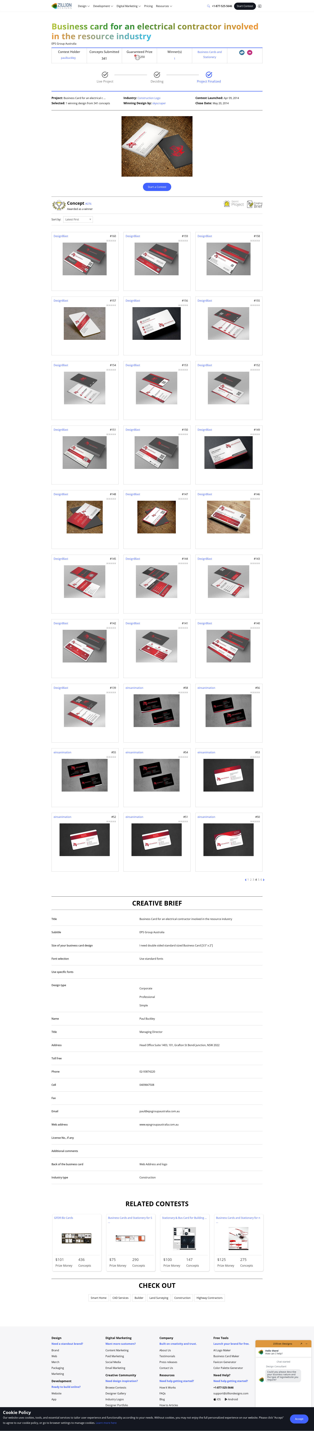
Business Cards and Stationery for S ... (130, 1220)
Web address (60, 1124)
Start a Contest (157, 187)
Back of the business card (67, 1164)
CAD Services (121, 1298)
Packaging (58, 1368)
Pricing (148, 6)
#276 (88, 204)
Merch (55, 1362)
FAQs (162, 1393)
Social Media (113, 1362)
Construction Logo (149, 98)
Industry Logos (114, 1399)
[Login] (259, 6)
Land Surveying (158, 1298)
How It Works (167, 1387)
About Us (165, 1350)
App (54, 1399)
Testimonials (167, 1356)
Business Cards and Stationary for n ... (238, 1220)
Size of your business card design (72, 945)
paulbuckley (68, 58)
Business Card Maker (226, 1356)
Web (54, 1356)
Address (57, 1045)
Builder (139, 1298)
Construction (182, 1298)
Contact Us (166, 1368)
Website (56, 1393)
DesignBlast (61, 236)
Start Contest (245, 6)
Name (55, 1018)
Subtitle (56, 932)
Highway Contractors (210, 1298)
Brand (55, 1350)
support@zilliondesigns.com (230, 1393)
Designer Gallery (115, 1393)
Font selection (60, 958)
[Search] (208, 6)
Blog (162, 1399)
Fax (54, 1098)
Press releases (168, 1362)
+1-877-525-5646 (222, 6)
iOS (218, 1399)
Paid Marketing (114, 1356)
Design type (59, 985)
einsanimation (134, 688)
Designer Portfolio (116, 1405)
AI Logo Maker (222, 1350)
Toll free (57, 1058)
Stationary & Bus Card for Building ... (184, 1218)
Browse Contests (115, 1387)
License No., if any (63, 1138)
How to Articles (168, 1405)
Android (232, 1399)
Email (55, 1111)
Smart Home (98, 1298)
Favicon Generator (224, 1362)
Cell (54, 1085)
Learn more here (106, 1423)
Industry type (60, 1177)
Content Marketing (117, 1350)
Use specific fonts (62, 972)
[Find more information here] (283, 1384)
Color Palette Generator (228, 1368)
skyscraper (159, 103)
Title (54, 919)
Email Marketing (115, 1368)
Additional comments (65, 1151)
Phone (56, 1071)
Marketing (58, 1374)
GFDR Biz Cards (63, 1218)
